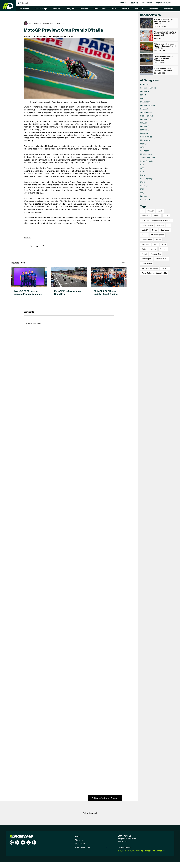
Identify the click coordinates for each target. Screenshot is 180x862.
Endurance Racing (149, 249)
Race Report (146, 259)
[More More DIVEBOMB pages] (172, 3)
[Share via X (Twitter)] (31, 246)
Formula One (156, 254)
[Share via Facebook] (25, 246)
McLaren (160, 225)
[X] (17, 842)
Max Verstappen (157, 235)
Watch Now (80, 843)
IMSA (164, 244)
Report (158, 239)
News (154, 230)
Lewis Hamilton (162, 259)
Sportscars (165, 230)
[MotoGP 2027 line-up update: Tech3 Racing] (109, 277)
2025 (160, 211)
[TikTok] (28, 842)
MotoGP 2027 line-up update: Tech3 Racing (106, 292)
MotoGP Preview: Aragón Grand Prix (67, 292)
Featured (163, 249)
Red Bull (165, 268)
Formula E (146, 216)
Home (77, 836)
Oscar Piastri (147, 263)
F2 (169, 225)
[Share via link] (43, 246)
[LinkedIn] (34, 842)
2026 (166, 216)
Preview (157, 216)
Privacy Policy (124, 847)
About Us (79, 840)
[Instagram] (12, 842)
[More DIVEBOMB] (107, 847)
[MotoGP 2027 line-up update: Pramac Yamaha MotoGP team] (29, 277)
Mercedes (145, 244)
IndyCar (150, 211)
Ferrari (144, 254)
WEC (155, 244)
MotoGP (27, 237)
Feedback (122, 841)
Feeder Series (147, 225)
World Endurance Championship (154, 273)
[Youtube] (23, 842)
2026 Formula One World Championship (157, 220)
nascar (144, 235)
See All (123, 262)
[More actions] (112, 23)
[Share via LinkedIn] (37, 246)
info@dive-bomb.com (127, 838)
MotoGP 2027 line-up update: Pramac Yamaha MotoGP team (27, 292)
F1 (142, 211)
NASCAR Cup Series (150, 268)
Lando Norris (147, 239)
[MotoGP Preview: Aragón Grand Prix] (69, 277)
